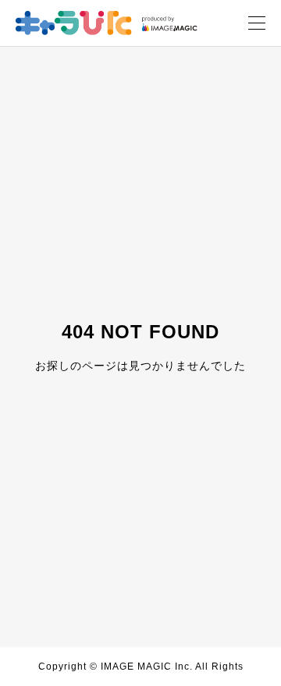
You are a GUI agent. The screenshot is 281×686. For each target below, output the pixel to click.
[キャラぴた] (106, 23)
